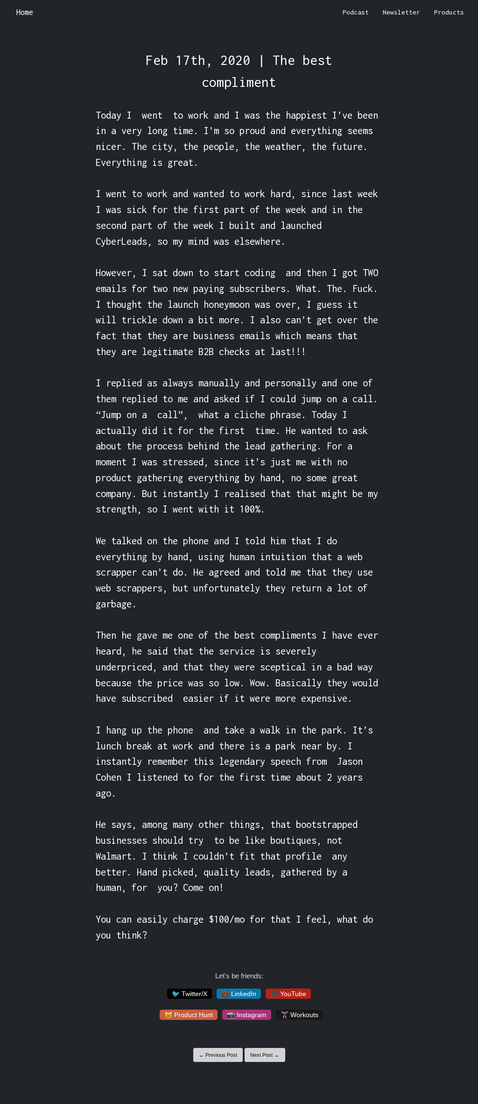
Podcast (356, 12)
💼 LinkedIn (238, 993)
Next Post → (264, 1055)
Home (24, 12)
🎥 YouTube (288, 993)
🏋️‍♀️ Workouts (299, 1015)
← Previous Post (218, 1055)
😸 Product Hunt (188, 1015)
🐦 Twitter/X (189, 993)
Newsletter (401, 12)
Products (449, 12)
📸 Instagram (247, 1015)
